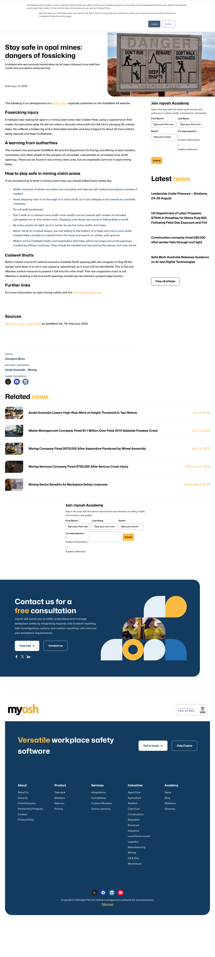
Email (155, 131)
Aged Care (134, 792)
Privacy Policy (26, 820)
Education (134, 820)
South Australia (15, 370)
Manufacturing (136, 847)
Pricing (58, 809)
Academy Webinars (188, 149)
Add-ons (59, 803)
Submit (157, 160)
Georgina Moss (15, 359)
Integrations (98, 792)
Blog (167, 798)
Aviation (132, 803)
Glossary (170, 809)
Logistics (133, 842)
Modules (59, 798)
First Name (157, 118)
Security (23, 798)
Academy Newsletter (189, 139)
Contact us (56, 645)
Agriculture (134, 798)
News (168, 792)
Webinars (170, 803)
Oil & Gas (133, 858)
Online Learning (100, 809)
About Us (23, 792)
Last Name (183, 118)
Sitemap (108, 904)
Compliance (98, 798)
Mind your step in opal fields (23, 323)
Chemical (134, 809)
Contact (22, 814)
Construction (135, 814)
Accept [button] (154, 23)
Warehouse (135, 864)
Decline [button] (168, 23)
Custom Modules (101, 803)
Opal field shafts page (87, 292)
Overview (59, 792)
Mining (32, 370)
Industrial (133, 831)
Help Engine (184, 745)
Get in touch (153, 745)
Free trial (27, 645)
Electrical (133, 825)
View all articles (165, 281)
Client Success (27, 803)
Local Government (139, 836)
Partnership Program (30, 809)
